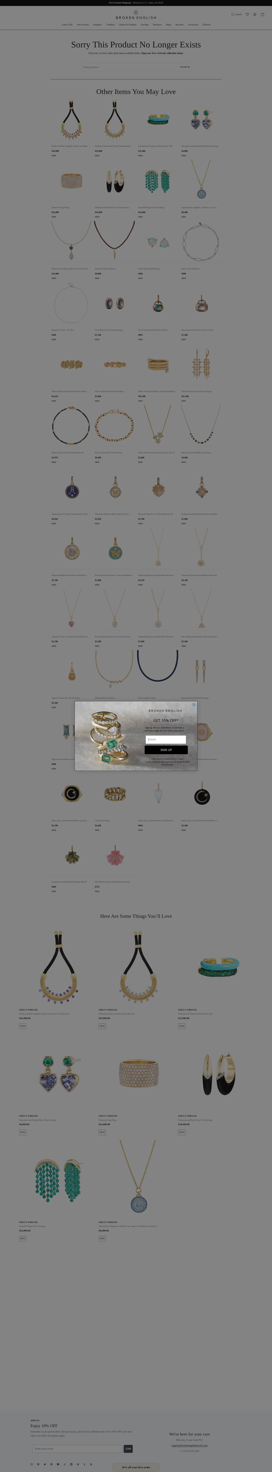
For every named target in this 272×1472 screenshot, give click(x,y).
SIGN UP (166, 750)
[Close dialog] (194, 704)
